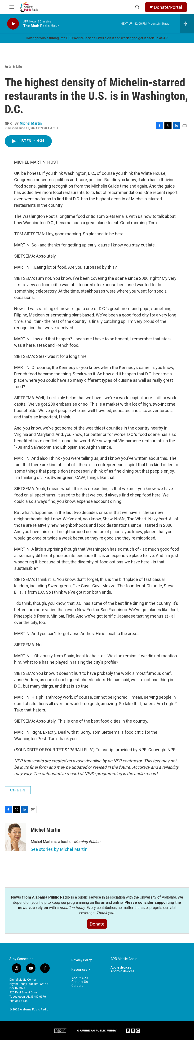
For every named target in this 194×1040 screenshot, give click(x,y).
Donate (97, 924)
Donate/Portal (168, 7)
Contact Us (79, 982)
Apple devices (120, 967)
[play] (13, 23)
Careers (77, 985)
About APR (79, 978)
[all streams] (187, 23)
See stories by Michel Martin (59, 849)
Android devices (122, 971)
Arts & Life (13, 66)
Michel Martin (31, 123)
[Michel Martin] (15, 837)
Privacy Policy (81, 960)
